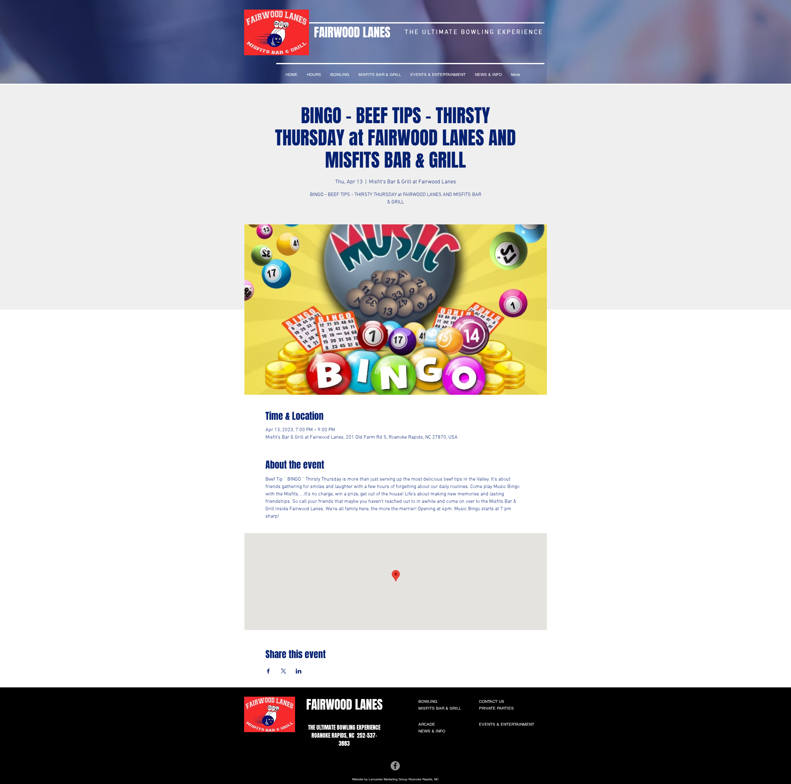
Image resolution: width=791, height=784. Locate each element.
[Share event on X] (283, 671)
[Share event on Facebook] (268, 671)
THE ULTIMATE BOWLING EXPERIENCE (344, 728)
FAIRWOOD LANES (352, 32)
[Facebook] (395, 765)
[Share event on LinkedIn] (299, 671)
